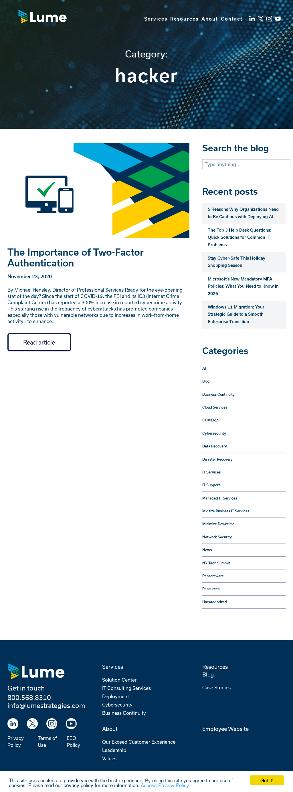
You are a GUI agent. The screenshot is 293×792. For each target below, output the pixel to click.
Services (155, 18)
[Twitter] (261, 16)
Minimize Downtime (218, 524)
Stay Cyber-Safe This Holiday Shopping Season (236, 262)
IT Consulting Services (126, 688)
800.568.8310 (29, 697)
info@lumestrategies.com (46, 705)
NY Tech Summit (216, 563)
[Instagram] (51, 723)
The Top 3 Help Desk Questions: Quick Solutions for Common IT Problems (239, 237)
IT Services (211, 472)
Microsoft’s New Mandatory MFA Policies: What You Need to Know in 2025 (243, 286)
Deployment (115, 696)
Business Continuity (218, 394)
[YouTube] (278, 16)
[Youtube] (71, 723)
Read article (39, 342)
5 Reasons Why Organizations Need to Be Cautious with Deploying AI (243, 213)
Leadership (114, 750)
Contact (232, 18)
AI (204, 368)
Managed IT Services (219, 498)
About (209, 18)
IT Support (211, 485)
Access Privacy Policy (165, 785)
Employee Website (225, 729)
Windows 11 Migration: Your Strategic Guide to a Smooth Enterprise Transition (236, 314)
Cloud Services (214, 407)
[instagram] (269, 16)
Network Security (217, 537)
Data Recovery (214, 446)
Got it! (267, 780)
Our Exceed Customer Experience (138, 742)
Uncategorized (214, 602)
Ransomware (213, 576)
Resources (184, 18)
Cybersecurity (214, 433)
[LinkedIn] (252, 16)
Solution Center (119, 679)
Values (109, 758)
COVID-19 (210, 420)
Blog (206, 381)
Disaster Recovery (217, 459)
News (207, 550)
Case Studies (216, 687)
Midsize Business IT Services (225, 511)
